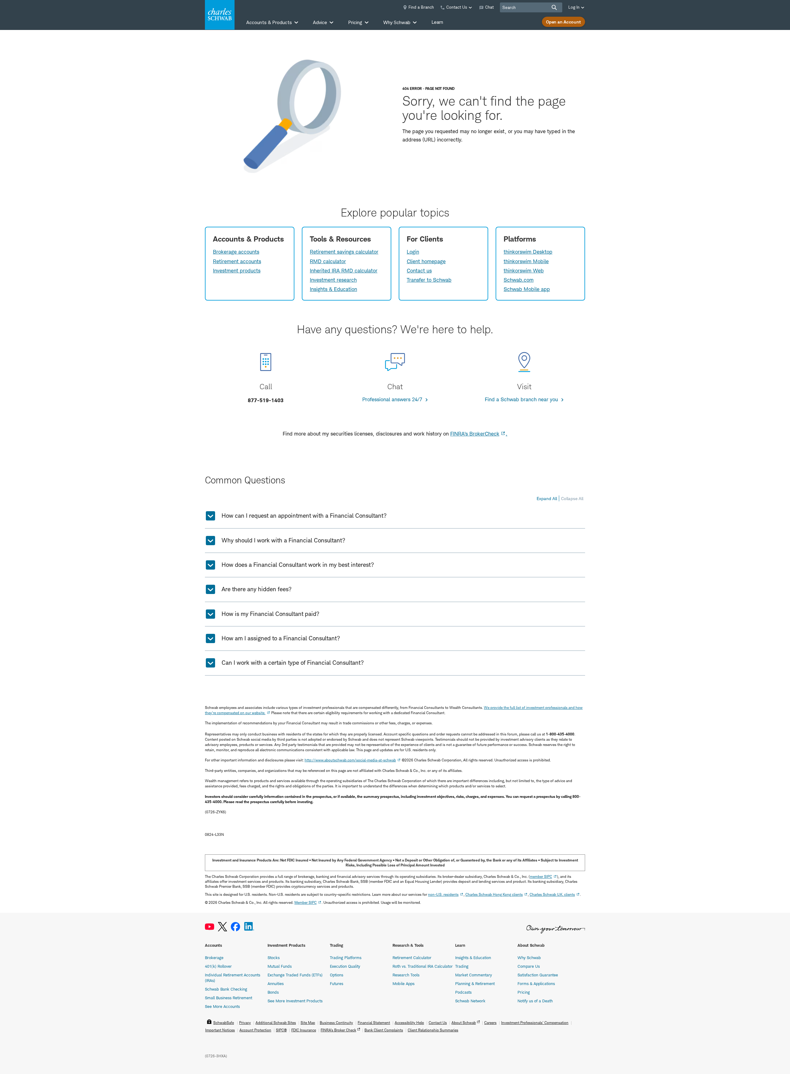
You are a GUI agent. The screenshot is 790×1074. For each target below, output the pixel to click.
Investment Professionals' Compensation (534, 1022)
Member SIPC (305, 902)
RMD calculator (328, 261)
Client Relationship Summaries (433, 1030)
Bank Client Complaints (383, 1030)
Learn (437, 22)
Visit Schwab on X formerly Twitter (222, 927)
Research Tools (406, 974)
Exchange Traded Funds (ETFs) (295, 974)
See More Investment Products (295, 1000)
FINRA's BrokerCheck (474, 434)
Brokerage (214, 957)
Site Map (308, 1022)
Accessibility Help (409, 1022)
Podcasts (463, 992)
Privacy (245, 1022)
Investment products (236, 270)
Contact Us (438, 1022)
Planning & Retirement (475, 983)
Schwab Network (470, 1000)
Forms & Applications (536, 983)
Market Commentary (473, 974)
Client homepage (426, 261)
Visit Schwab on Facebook (235, 927)
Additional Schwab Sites (276, 1022)
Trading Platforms (345, 957)
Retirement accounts (237, 261)
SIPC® (281, 1030)
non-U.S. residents (443, 894)
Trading (461, 966)
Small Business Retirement (228, 997)
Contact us (419, 270)
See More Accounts (222, 1006)
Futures (336, 983)
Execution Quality (345, 966)
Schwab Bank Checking (226, 989)
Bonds (273, 992)
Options (336, 974)
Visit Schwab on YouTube (209, 927)
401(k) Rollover (218, 966)
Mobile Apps (403, 983)
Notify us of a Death (535, 1000)
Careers (490, 1022)
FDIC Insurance (303, 1030)
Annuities (276, 983)
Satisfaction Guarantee (538, 974)
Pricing (524, 992)
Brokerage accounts (236, 252)
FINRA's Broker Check (338, 1030)
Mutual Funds (280, 966)
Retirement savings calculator (344, 252)
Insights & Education (333, 289)
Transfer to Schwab (429, 280)
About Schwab (463, 1022)
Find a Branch (421, 7)
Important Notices (220, 1030)
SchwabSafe (223, 1022)
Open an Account (563, 21)
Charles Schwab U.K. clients (552, 894)
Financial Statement (374, 1022)
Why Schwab (529, 957)
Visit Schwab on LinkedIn (249, 927)
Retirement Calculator (412, 957)
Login (413, 252)
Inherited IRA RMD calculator (343, 270)
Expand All (547, 498)
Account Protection (255, 1030)
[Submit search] (554, 7)
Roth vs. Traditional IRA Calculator (423, 966)
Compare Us (529, 966)
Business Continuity (336, 1022)
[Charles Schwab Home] (220, 15)
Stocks (274, 957)
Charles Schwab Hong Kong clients (494, 894)
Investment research (333, 280)
